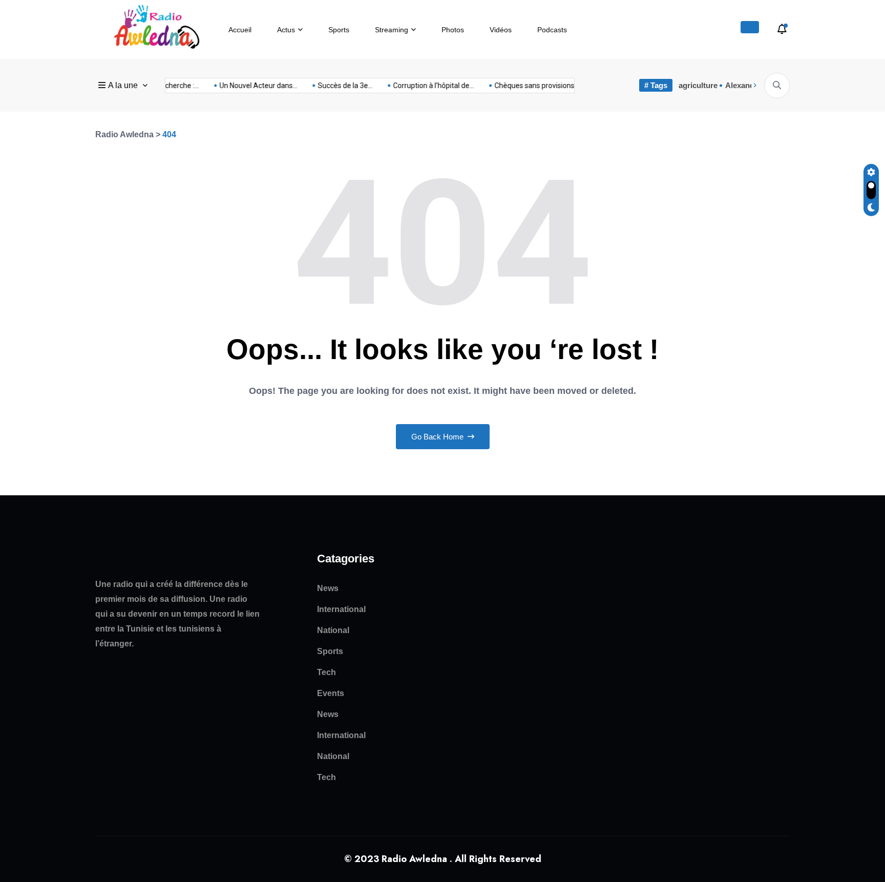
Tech (326, 672)
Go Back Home (438, 436)
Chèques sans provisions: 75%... (538, 85)
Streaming (391, 30)
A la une (123, 85)
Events (330, 693)
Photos (452, 30)
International (341, 609)
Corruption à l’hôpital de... (426, 85)
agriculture (698, 85)
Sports (338, 30)
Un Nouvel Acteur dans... (251, 85)
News (328, 588)
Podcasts (552, 30)
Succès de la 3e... (338, 85)
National (333, 630)
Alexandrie (744, 85)
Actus (286, 30)
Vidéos (501, 30)
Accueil (239, 30)
